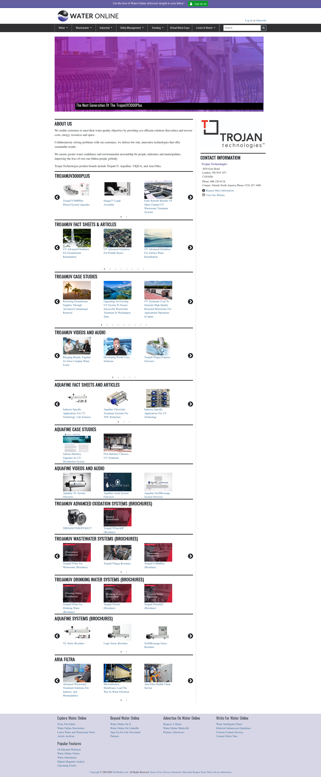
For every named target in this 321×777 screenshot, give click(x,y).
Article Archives (66, 736)
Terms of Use (156, 772)
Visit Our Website (215, 195)
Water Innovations (67, 757)
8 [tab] (143, 269)
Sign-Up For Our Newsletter (125, 732)
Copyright (94, 772)
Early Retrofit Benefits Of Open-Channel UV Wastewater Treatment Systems (158, 206)
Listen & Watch (204, 28)
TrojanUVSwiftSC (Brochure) (154, 606)
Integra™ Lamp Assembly (112, 202)
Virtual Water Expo (180, 28)
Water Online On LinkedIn (124, 728)
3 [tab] (115, 269)
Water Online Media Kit (176, 728)
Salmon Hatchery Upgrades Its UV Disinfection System (73, 457)
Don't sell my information (219, 772)
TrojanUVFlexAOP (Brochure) (114, 530)
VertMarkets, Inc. (120, 772)
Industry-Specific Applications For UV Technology (155, 413)
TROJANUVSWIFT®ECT (77, 528)
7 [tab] (138, 269)
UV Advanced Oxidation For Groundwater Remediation (76, 252)
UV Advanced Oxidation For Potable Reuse (117, 251)
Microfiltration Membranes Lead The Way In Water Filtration (116, 687)
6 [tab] (132, 269)
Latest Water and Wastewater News (76, 732)
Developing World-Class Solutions (117, 359)
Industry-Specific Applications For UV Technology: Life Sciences (77, 413)
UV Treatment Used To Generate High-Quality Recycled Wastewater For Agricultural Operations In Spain (158, 308)
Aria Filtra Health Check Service (157, 686)
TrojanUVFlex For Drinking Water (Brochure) (73, 608)
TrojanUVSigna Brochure (117, 563)
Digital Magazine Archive (71, 761)
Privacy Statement (172, 772)
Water (62, 28)
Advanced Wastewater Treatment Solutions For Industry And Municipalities (76, 689)
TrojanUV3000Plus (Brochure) (155, 565)
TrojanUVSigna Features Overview (157, 359)
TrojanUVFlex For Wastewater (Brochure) (75, 565)
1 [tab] (121, 217)
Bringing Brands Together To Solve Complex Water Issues (77, 360)
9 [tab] (146, 325)
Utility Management (131, 28)
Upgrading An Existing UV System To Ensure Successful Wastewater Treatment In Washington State (117, 308)
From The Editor (66, 724)
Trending (156, 28)
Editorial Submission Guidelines (233, 728)
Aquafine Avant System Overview (116, 495)
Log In (249, 20)
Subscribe (261, 20)
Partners (114, 736)
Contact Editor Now (226, 736)
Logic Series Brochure (116, 643)
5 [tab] (127, 269)
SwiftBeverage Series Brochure (156, 645)
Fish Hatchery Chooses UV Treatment (116, 455)
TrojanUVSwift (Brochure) (112, 606)
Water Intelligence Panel (229, 724)
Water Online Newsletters (71, 728)
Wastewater (83, 28)
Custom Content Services (229, 732)
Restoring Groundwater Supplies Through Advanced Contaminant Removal (76, 306)
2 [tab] (127, 217)
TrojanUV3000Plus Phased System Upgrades (76, 202)
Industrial (105, 28)
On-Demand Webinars (69, 749)
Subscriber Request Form (194, 772)
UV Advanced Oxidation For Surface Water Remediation (157, 252)
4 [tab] (121, 269)
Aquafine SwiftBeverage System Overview (157, 495)
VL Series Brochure (73, 643)
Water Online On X (120, 724)
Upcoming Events (66, 765)
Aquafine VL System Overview (74, 495)
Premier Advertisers (173, 732)
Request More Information (220, 190)
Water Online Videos (68, 753)
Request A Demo (172, 724)
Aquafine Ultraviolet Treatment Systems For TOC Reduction (116, 413)
